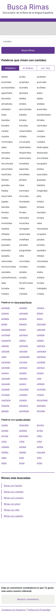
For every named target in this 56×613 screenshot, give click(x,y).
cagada (40, 335)
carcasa (23, 362)
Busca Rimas (28, 7)
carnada (5, 367)
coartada (24, 389)
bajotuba (23, 436)
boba (21, 463)
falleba (4, 452)
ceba (39, 436)
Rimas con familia (13, 485)
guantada (24, 411)
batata (22, 329)
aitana (40, 313)
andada (5, 318)
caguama (6, 340)
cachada (5, 335)
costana (23, 394)
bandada (5, 329)
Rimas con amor (12, 504)
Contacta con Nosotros (13, 609)
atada (4, 324)
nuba (3, 457)
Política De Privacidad (39, 609)
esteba (22, 446)
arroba (4, 436)
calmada (23, 345)
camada (23, 351)
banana (23, 324)
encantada (42, 400)
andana (23, 318)
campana (41, 351)
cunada (23, 400)
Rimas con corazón (14, 497)
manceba (24, 425)
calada (40, 340)
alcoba (40, 425)
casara (40, 373)
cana (3, 356)
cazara (22, 383)
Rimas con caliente (13, 516)
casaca (5, 373)
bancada (41, 324)
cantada (5, 307)
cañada (40, 383)
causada (5, 383)
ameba (4, 430)
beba (4, 463)
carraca (41, 367)
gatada (5, 411)
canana (5, 313)
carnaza (23, 367)
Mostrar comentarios (28, 599)
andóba (23, 430)
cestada (5, 389)
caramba (5, 362)
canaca (40, 307)
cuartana (5, 400)
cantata (23, 307)
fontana (5, 405)
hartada (41, 411)
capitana (41, 356)
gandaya (23, 405)
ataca (40, 318)
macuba (41, 452)
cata (39, 378)
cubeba (5, 446)
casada (23, 373)
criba (21, 441)
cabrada (41, 329)
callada (5, 345)
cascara (23, 378)
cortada (5, 394)
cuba (39, 441)
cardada (41, 362)
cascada (5, 378)
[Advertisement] (28, 28)
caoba (4, 425)
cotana (40, 394)
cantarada (24, 356)
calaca (22, 340)
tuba (39, 457)
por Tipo (45, 68)
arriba (40, 430)
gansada (41, 405)
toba (21, 457)
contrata (41, 389)
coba (4, 441)
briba (39, 463)
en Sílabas (28, 68)
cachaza (23, 335)
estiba (40, 446)
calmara (41, 345)
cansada (23, 313)
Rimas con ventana (13, 491)
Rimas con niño (11, 510)
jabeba (22, 452)
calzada (5, 351)
